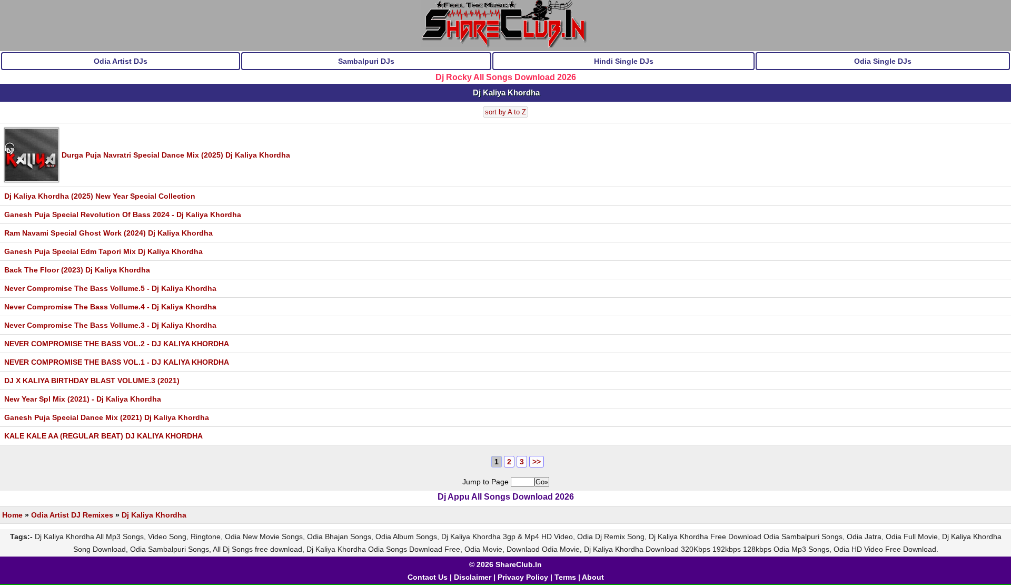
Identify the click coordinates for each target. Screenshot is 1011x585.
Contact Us (428, 577)
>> (536, 461)
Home (12, 515)
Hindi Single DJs (623, 61)
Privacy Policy (523, 577)
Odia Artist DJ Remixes (72, 515)
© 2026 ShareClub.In (505, 564)
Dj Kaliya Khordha (154, 515)
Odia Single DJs (882, 61)
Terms (565, 577)
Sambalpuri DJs (366, 61)
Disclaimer (472, 577)
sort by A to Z (505, 112)
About (593, 577)
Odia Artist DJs (120, 61)
